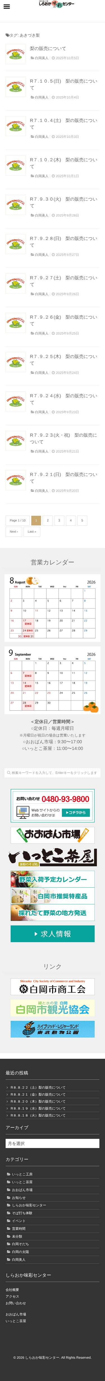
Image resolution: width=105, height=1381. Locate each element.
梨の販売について (48, 48)
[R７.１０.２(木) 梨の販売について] (16, 165)
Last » (32, 531)
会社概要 (12, 1290)
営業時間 (18, 1229)
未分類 (17, 1236)
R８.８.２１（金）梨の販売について (38, 1094)
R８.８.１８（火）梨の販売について (38, 1115)
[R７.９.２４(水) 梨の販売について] (16, 401)
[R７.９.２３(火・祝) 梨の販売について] (16, 441)
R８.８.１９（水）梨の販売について (38, 1108)
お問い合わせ (16, 1303)
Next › (14, 531)
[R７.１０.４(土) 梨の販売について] (16, 126)
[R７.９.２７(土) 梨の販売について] (16, 283)
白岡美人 (41, 58)
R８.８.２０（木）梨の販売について (38, 1101)
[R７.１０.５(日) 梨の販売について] (16, 87)
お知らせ (19, 1198)
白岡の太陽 (20, 1252)
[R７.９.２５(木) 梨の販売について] (16, 362)
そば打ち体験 (22, 1213)
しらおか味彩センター (29, 1205)
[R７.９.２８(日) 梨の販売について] (16, 244)
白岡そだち (20, 1244)
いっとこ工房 (22, 1174)
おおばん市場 (22, 1190)
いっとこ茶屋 (22, 1182)
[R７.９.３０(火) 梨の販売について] (16, 205)
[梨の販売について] (16, 54)
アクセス (12, 1296)
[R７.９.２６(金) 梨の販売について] (16, 323)
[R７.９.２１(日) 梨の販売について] (16, 480)
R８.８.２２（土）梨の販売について (38, 1087)
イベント (19, 1221)
